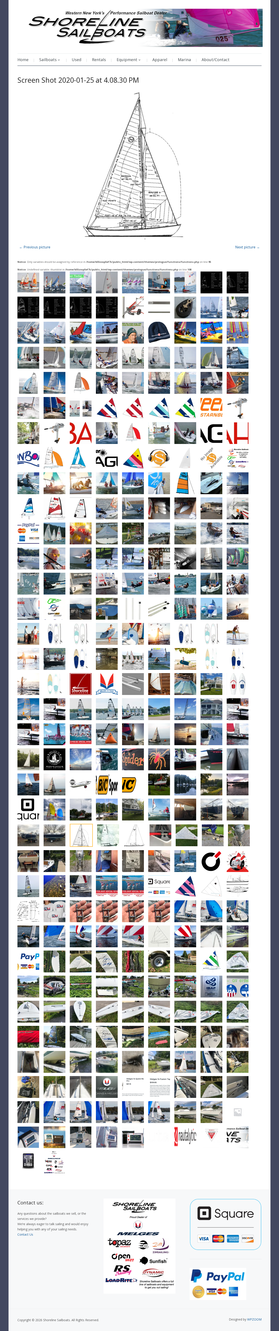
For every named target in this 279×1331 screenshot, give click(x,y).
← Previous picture (34, 247)
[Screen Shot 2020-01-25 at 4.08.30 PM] (139, 166)
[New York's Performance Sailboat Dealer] (140, 26)
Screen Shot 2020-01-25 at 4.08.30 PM (78, 80)
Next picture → (247, 247)
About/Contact (216, 59)
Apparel (159, 59)
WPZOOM (254, 1319)
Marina (184, 59)
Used (76, 59)
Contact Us (25, 1234)
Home (23, 59)
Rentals (99, 59)
